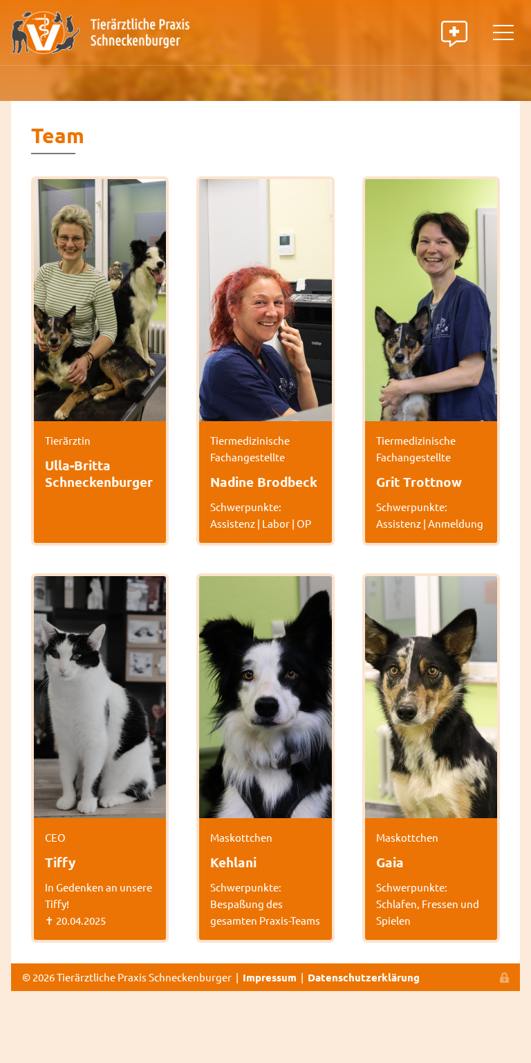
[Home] (101, 31)
